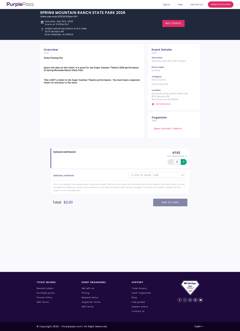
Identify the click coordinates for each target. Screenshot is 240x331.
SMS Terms (43, 302)
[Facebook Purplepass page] (180, 300)
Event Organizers (141, 293)
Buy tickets (173, 23)
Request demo (90, 297)
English (198, 326)
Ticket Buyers (139, 288)
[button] (82, 31)
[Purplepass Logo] (20, 4)
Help (180, 4)
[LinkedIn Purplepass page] (190, 300)
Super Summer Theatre (168, 128)
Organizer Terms (91, 302)
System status (140, 306)
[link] (174, 104)
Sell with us (196, 4)
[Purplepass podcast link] (195, 300)
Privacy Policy (44, 297)
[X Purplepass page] (185, 300)
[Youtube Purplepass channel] (201, 300)
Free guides (138, 302)
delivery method (110, 173)
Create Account (221, 4)
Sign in (166, 4)
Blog (134, 297)
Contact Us (138, 311)
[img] (186, 156)
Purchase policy (46, 293)
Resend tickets (45, 288)
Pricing (85, 293)
